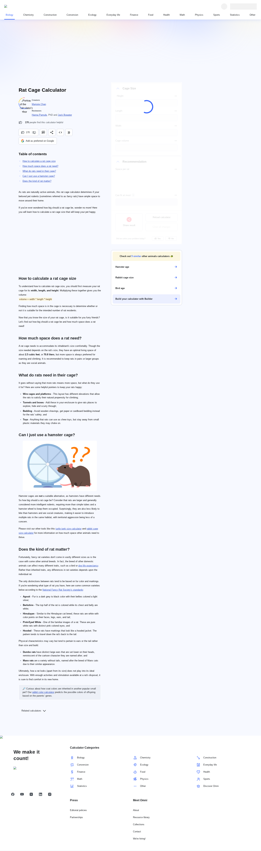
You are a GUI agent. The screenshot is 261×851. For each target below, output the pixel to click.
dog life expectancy (88, 565)
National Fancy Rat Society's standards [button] (62, 589)
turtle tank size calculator (68, 528)
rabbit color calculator (43, 692)
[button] (146, 256)
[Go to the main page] (20, 6)
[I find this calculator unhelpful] (34, 132)
